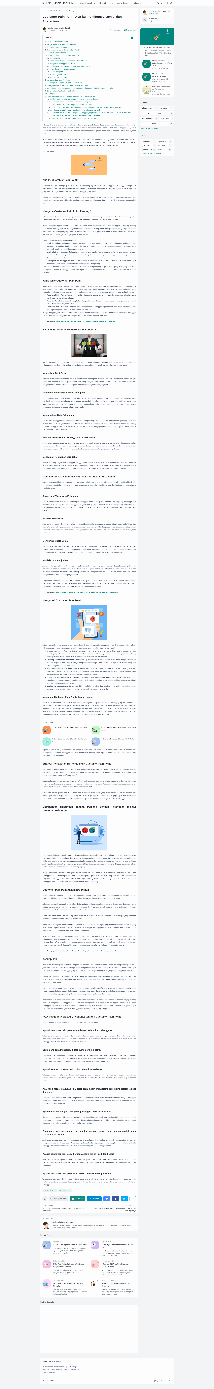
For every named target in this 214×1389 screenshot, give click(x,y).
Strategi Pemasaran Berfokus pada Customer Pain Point (67, 85)
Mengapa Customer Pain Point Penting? (61, 44)
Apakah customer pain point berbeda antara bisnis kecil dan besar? (75, 115)
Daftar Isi (48, 38)
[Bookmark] (45, 1199)
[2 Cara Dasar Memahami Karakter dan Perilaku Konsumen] (46, 745)
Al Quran (164, 108)
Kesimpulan (52, 94)
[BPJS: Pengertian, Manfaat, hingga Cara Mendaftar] (46, 1287)
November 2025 (147, 141)
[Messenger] (106, 1198)
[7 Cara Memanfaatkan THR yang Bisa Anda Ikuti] (46, 734)
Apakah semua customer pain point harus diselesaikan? (71, 104)
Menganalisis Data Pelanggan (61, 58)
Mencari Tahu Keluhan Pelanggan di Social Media (68, 61)
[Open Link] (171, 3)
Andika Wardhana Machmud (62, 1222)
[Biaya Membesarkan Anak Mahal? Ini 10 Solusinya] (95, 1287)
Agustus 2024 (163, 141)
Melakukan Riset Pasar (58, 53)
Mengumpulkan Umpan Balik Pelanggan (65, 55)
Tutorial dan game (65, 1191)
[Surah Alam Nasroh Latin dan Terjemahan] (146, 93)
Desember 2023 (162, 149)
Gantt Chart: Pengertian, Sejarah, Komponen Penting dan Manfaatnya (85, 321)
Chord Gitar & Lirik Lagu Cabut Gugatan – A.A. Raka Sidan (162, 63)
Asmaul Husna (147, 118)
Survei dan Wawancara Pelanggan (62, 69)
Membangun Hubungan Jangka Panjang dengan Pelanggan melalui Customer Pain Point (80, 88)
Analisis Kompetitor (57, 72)
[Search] (167, 3)
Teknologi (102, 3)
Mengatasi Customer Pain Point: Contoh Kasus (67, 83)
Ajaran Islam (147, 108)
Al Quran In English (155, 113)
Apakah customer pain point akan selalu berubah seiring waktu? (74, 118)
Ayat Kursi (165, 118)
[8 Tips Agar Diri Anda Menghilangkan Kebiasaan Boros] (95, 1268)
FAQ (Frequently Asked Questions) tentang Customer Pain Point (71, 96)
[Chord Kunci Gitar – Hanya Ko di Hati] (157, 44)
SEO (111, 3)
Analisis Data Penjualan (58, 77)
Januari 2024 (147, 149)
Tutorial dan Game (123, 3)
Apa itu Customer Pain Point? (57, 42)
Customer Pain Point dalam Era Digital (61, 91)
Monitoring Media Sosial (59, 74)
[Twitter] (124, 1198)
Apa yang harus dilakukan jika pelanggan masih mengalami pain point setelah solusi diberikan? (86, 107)
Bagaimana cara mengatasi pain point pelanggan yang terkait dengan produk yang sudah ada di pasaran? (90, 113)
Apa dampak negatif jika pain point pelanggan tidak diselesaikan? (75, 110)
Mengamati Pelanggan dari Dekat (62, 64)
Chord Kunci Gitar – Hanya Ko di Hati (156, 47)
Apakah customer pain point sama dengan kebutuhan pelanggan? (75, 99)
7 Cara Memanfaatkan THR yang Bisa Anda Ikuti (69, 727)
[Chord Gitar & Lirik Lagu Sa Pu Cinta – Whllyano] (146, 80)
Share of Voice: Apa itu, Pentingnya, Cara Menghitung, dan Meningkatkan (87, 592)
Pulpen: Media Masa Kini (58, 3)
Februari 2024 (163, 145)
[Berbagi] (133, 1198)
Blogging (137, 3)
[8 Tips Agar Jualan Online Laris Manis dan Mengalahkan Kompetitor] (46, 1268)
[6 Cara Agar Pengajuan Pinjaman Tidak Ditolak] (96, 745)
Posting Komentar (59, 1199)
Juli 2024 (145, 145)
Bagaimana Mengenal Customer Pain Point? (63, 50)
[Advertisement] (157, 194)
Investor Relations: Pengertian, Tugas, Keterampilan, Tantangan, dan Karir (87, 951)
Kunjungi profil (153, 13)
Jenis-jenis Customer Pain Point (58, 47)
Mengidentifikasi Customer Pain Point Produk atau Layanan (69, 66)
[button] (129, 30)
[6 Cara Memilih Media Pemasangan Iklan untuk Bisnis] (96, 734)
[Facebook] (115, 1198)
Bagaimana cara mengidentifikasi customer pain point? (71, 102)
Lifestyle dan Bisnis (87, 3)
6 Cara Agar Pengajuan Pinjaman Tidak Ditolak (117, 739)
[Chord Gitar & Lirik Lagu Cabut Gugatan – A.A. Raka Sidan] (146, 67)
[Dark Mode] (158, 3)
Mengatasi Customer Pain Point (58, 80)
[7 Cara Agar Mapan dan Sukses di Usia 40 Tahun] (95, 1248)
